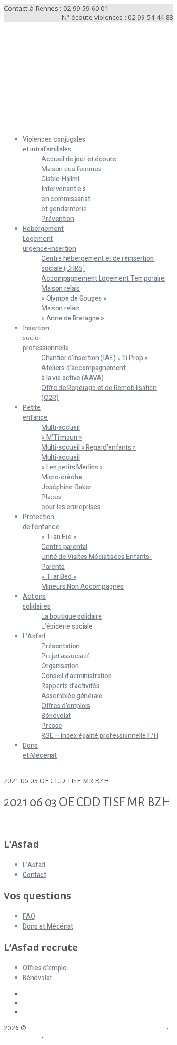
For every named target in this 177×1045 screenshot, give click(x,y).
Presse (52, 726)
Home (13, 771)
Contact (34, 875)
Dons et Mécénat (40, 751)
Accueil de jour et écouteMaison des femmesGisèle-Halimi (79, 169)
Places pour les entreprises (71, 502)
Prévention (58, 219)
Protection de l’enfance (41, 522)
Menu (12, 123)
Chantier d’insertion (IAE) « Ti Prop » (95, 358)
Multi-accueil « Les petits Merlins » (72, 462)
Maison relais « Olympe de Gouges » (74, 293)
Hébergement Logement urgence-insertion (49, 239)
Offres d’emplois (66, 706)
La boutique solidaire (72, 616)
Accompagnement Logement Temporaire (103, 278)
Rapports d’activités (71, 686)
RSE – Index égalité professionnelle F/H (100, 736)
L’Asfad (34, 636)
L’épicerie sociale (67, 626)
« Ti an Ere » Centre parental (64, 542)
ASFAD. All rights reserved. (70, 1027)
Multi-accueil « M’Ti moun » (62, 433)
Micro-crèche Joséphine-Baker (67, 482)
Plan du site (21, 1036)
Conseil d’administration (77, 676)
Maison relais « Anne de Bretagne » (73, 313)
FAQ (29, 916)
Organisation (60, 666)
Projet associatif (66, 656)
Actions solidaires (37, 601)
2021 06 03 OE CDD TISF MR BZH (56, 823)
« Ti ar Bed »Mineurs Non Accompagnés (83, 582)
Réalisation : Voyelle (75, 1036)
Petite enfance (35, 413)
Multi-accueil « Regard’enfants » (89, 447)
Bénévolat (56, 716)
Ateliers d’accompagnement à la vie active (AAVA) (84, 373)
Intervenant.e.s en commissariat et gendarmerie (66, 199)
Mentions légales (138, 1027)
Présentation (61, 646)
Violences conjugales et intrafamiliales (54, 144)
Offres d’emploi (45, 968)
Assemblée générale (72, 696)
